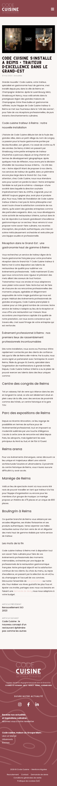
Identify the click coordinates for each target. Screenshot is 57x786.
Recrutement (13, 774)
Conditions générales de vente (28, 777)
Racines (6, 742)
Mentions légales (39, 769)
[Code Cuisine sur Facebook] (28, 704)
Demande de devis (39, 774)
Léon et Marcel (9, 736)
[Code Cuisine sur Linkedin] (37, 704)
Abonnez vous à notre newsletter (18, 721)
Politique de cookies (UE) (28, 781)
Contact (24, 774)
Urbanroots (7, 739)
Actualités (18, 75)
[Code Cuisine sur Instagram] (20, 704)
